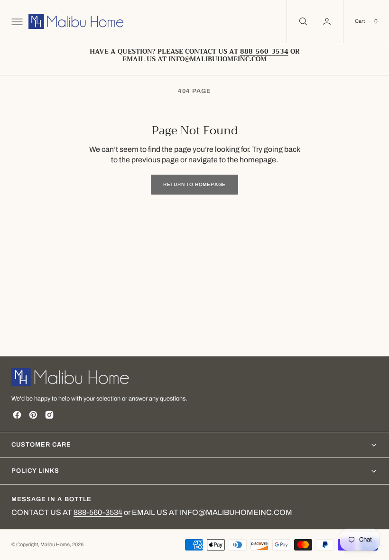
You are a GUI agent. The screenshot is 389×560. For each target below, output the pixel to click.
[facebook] (17, 414)
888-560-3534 (98, 512)
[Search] (302, 21)
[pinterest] (33, 414)
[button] (16, 21)
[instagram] (49, 414)
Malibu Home (55, 544)
